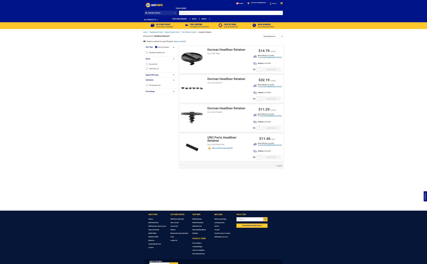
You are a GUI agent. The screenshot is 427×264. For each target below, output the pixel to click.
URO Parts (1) (154, 69)
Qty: (254, 69)
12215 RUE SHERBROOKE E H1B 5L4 (270, 57)
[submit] (281, 13)
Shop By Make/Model (199, 230)
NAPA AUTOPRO (153, 237)
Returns (172, 230)
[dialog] (273, 3)
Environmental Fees (198, 254)
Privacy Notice (196, 243)
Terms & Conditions (198, 250)
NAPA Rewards (197, 219)
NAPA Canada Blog (220, 219)
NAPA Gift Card (197, 226)
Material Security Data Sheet (179, 233)
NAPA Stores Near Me (177, 219)
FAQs (172, 237)
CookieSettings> (197, 246)
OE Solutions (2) (154, 85)
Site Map (195, 233)
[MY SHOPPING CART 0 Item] (281, 3)
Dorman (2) (153, 64)
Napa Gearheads (153, 230)
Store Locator (174, 222)
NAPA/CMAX (152, 233)
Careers (151, 247)
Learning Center (219, 222)
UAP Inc (216, 226)
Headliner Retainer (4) (157, 52)
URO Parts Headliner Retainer (222, 139)
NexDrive (151, 240)
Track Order (180, 8)
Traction (217, 230)
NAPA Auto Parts (153, 222)
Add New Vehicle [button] (154, 13)
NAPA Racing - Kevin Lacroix (157, 226)
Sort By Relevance (269, 36)
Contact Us (173, 240)
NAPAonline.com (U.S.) (221, 237)
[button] (240, 3)
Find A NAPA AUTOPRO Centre (252, 225)
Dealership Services (154, 244)
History (150, 219)
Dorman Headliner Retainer (226, 49)
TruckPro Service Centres (222, 233)
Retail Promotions (197, 222)
